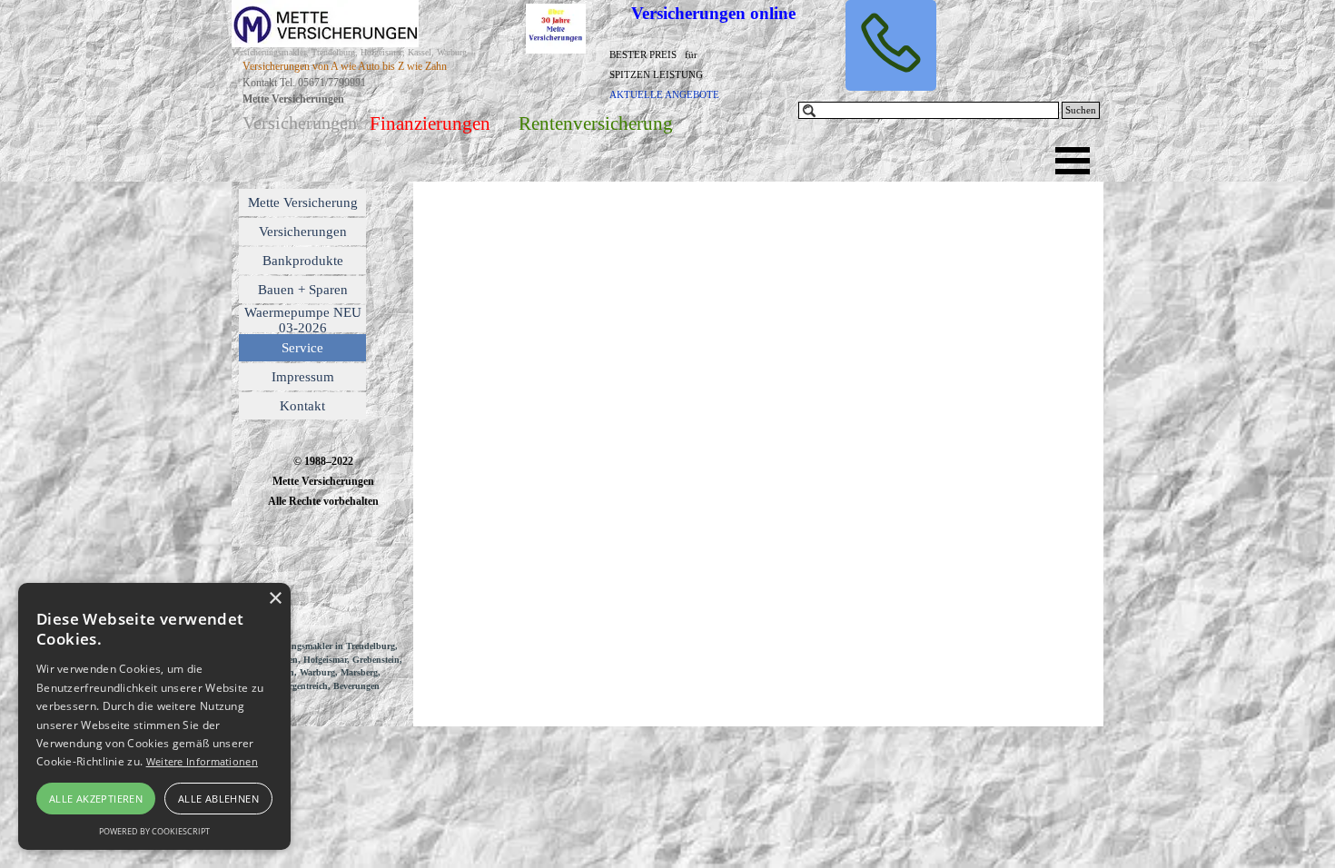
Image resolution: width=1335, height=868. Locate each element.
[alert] (154, 716)
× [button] (275, 599)
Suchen (1080, 110)
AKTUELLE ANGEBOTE (664, 95)
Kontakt (302, 406)
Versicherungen (303, 231)
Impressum (303, 377)
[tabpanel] (677, 74)
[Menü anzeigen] (1072, 160)
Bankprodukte (302, 260)
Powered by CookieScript (154, 831)
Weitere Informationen (202, 761)
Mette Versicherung (303, 202)
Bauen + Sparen (303, 289)
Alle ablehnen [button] (218, 798)
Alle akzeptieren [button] (96, 798)
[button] (891, 45)
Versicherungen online (713, 13)
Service (302, 347)
